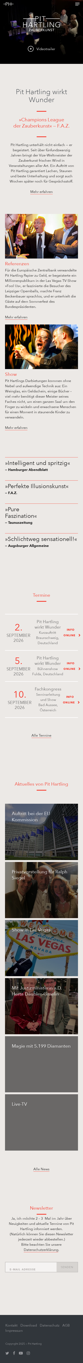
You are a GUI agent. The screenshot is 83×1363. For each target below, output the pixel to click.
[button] (77, 4)
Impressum (14, 1330)
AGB (66, 1325)
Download (28, 1325)
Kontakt (11, 1325)
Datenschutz (49, 1325)
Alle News (41, 1169)
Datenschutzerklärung (41, 1250)
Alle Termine (41, 735)
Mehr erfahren (41, 192)
